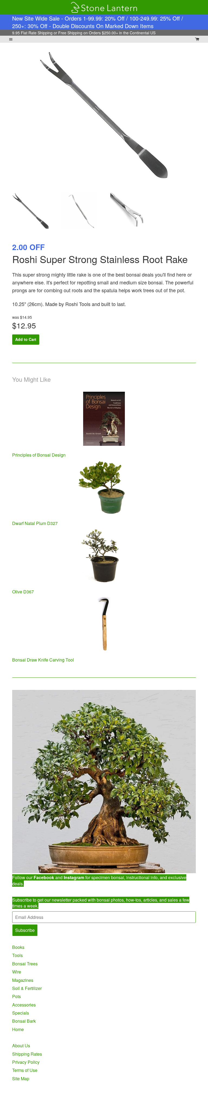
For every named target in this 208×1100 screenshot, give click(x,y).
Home (18, 1029)
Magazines (22, 980)
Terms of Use (24, 1070)
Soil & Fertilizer (27, 988)
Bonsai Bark (24, 1021)
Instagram (74, 877)
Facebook (44, 877)
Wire (16, 972)
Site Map (20, 1078)
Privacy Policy (26, 1062)
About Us (21, 1045)
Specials (20, 1013)
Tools (17, 955)
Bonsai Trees (25, 964)
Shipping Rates (27, 1054)
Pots (16, 996)
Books (18, 947)
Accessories (24, 1005)
